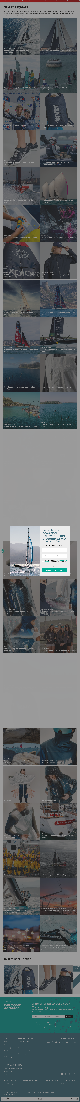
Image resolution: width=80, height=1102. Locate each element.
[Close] (68, 527)
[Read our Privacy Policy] (66, 565)
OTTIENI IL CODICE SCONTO (55, 570)
